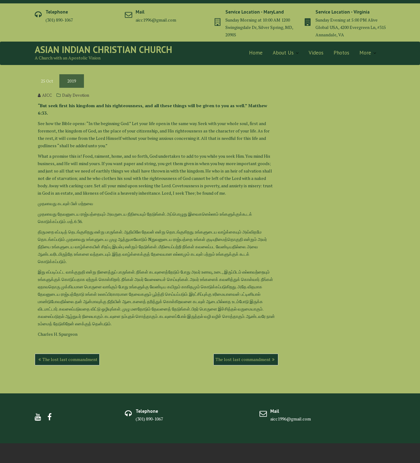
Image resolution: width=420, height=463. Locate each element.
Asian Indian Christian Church (103, 49)
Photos (341, 52)
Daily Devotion (75, 95)
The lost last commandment (69, 359)
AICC (47, 95)
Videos (316, 52)
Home (256, 52)
